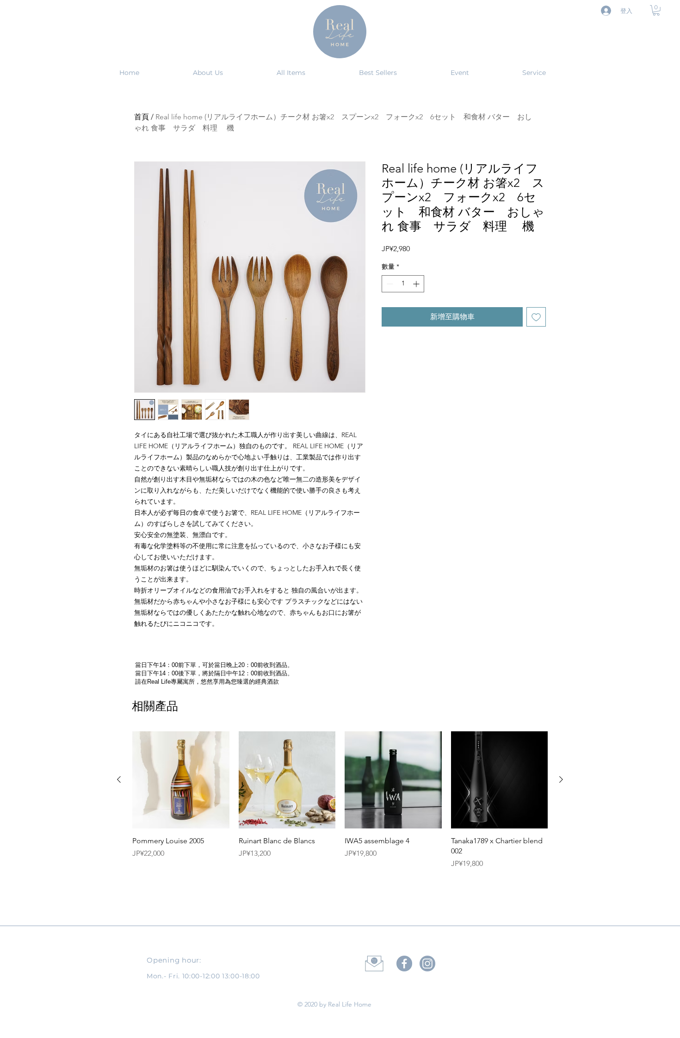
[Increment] (417, 284)
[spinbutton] (403, 284)
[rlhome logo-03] (427, 963)
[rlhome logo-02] (404, 963)
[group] (340, 821)
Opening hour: (174, 960)
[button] (656, 10)
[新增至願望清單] (536, 317)
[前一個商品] (118, 779)
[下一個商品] (561, 779)
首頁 (141, 116)
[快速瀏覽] (180, 779)
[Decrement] (389, 284)
